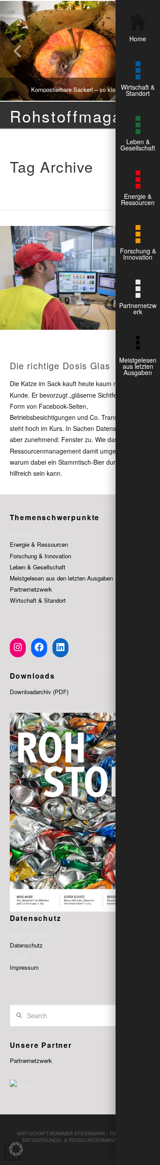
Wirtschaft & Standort (38, 600)
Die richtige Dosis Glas (60, 365)
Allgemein (23, 533)
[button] (16, 1149)
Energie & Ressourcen (39, 544)
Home (18, 956)
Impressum (24, 967)
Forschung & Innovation (40, 556)
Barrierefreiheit (31, 933)
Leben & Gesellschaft (37, 567)
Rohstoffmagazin (78, 116)
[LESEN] (80, 278)
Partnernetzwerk (31, 589)
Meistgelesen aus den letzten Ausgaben (61, 578)
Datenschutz (26, 945)
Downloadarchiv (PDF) (39, 691)
